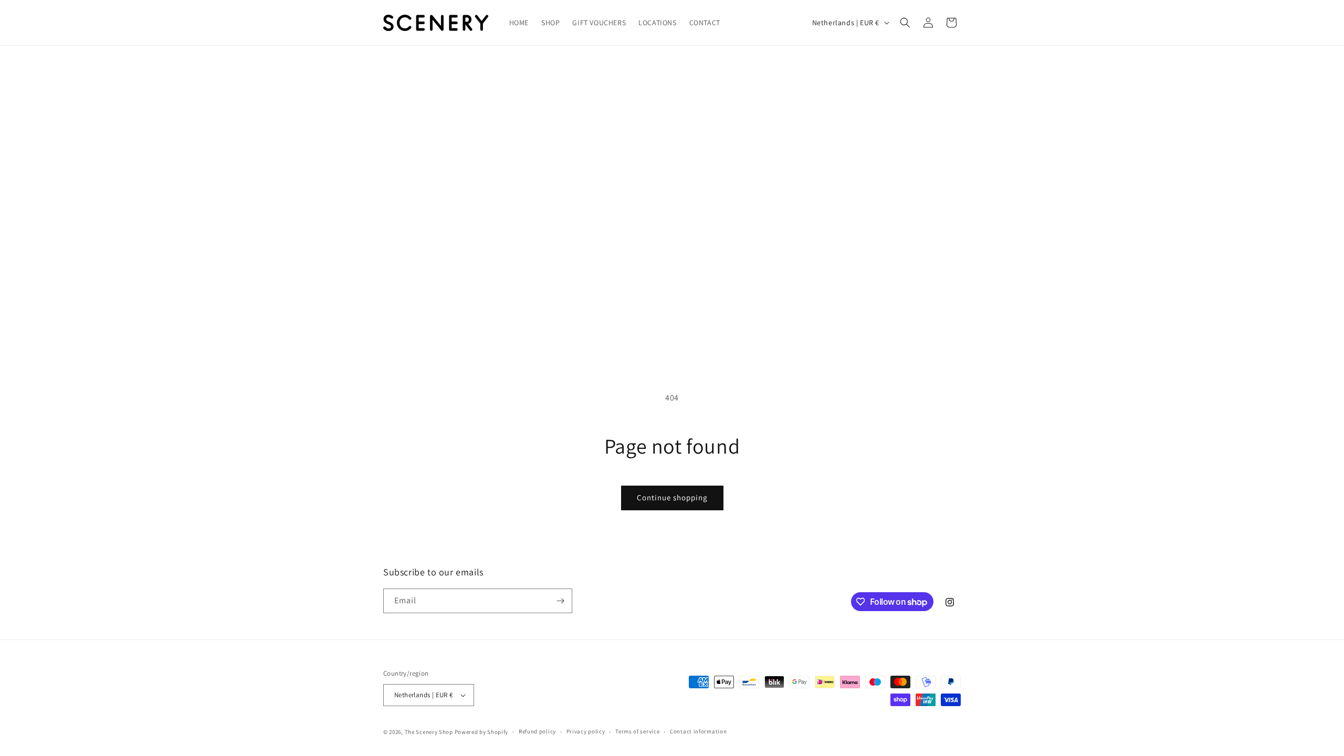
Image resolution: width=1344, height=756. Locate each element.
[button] (905, 22)
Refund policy (537, 731)
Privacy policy (585, 731)
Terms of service (637, 731)
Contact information (698, 731)
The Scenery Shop (429, 732)
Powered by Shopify (482, 732)
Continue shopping (672, 497)
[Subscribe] (560, 601)
